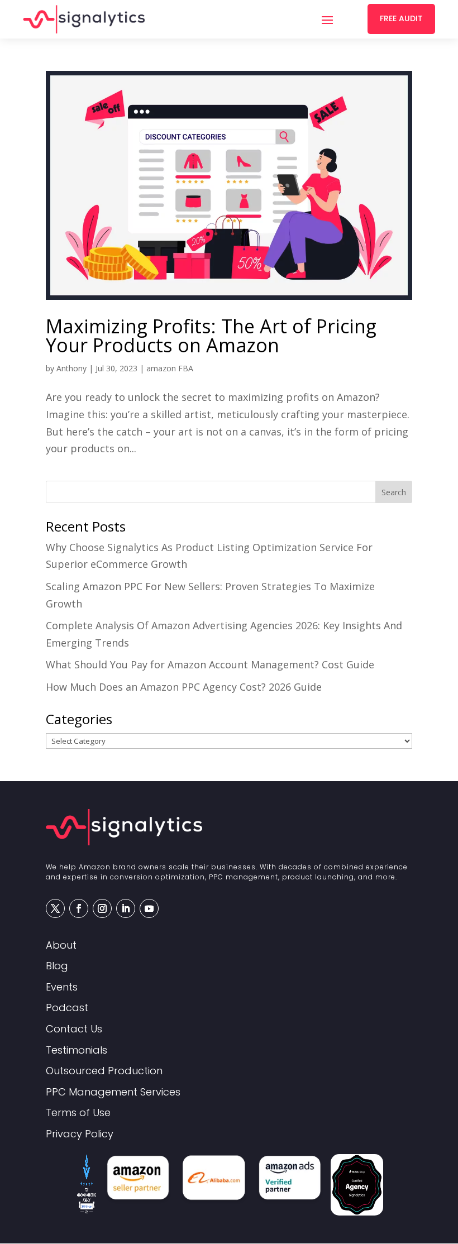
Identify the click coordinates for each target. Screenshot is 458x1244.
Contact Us (74, 1029)
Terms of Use (78, 1113)
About (61, 945)
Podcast (67, 1008)
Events (62, 987)
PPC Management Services (113, 1092)
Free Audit (401, 18)
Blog (57, 966)
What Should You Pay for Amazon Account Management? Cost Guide (210, 664)
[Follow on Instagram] (102, 908)
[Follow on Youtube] (149, 908)
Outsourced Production (104, 1071)
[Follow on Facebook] (78, 908)
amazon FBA (169, 368)
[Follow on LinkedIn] (125, 908)
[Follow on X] (55, 908)
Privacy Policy (79, 1134)
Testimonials (76, 1050)
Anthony (71, 368)
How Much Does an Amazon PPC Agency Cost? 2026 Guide (184, 686)
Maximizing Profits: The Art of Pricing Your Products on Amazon (211, 335)
